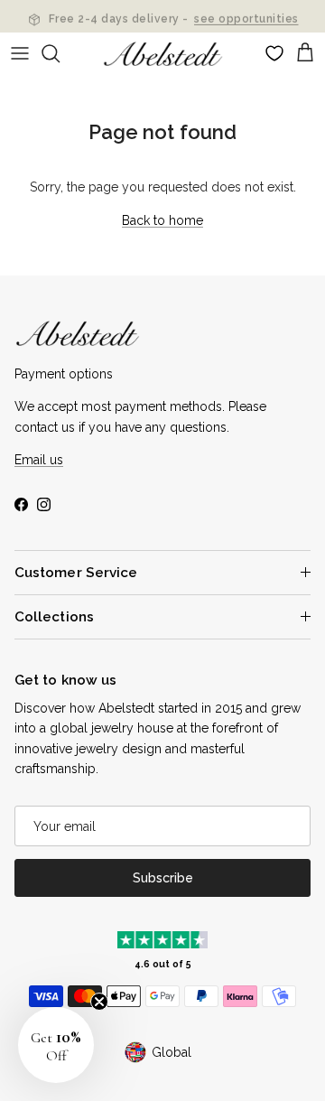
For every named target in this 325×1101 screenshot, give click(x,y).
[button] (56, 1045)
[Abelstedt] (163, 54)
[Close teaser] (99, 1002)
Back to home (162, 220)
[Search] (59, 53)
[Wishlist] (274, 53)
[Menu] (20, 53)
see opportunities (246, 17)
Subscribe (163, 878)
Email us (38, 460)
